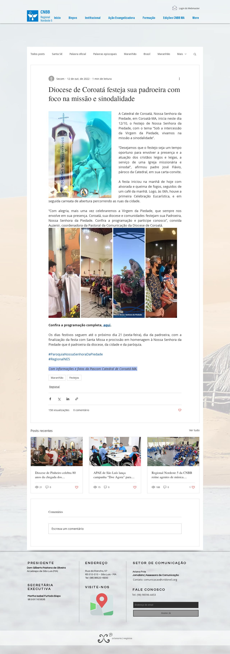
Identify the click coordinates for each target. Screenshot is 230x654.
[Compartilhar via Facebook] (50, 399)
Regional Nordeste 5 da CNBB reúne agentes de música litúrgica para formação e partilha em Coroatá (172, 474)
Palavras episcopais (105, 54)
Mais (180, 54)
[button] (92, 18)
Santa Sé (57, 54)
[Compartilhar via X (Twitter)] (59, 399)
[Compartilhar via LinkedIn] (68, 399)
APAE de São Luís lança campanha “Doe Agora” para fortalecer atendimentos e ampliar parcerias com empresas (114, 474)
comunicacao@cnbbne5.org (160, 579)
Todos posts (38, 54)
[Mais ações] (179, 78)
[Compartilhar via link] (76, 399)
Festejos (74, 377)
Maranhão (130, 54)
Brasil (147, 54)
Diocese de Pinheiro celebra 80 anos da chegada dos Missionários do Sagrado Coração (55, 474)
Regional (54, 386)
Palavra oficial (78, 54)
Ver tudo (194, 430)
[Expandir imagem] (64, 273)
